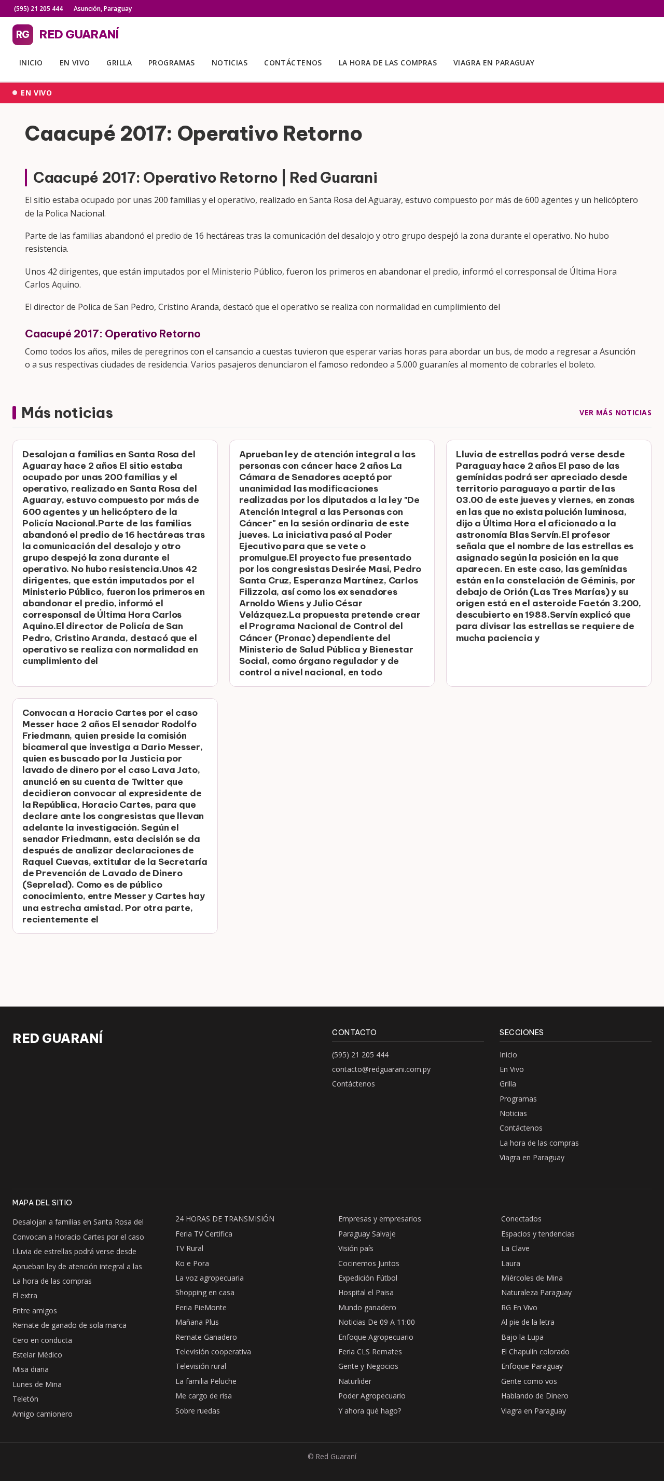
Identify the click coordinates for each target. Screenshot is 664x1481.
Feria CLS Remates (370, 1351)
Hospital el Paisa (366, 1292)
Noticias (229, 62)
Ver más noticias (615, 412)
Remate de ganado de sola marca (69, 1325)
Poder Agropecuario (372, 1396)
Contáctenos (293, 62)
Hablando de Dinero (535, 1396)
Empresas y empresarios (379, 1219)
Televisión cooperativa (213, 1351)
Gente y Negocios (368, 1366)
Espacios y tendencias (538, 1234)
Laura (510, 1263)
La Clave (515, 1248)
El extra (24, 1295)
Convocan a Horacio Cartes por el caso (78, 1237)
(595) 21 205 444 (37, 8)
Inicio (31, 62)
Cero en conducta (42, 1340)
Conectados (521, 1219)
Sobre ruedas (197, 1411)
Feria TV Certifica (203, 1234)
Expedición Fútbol (367, 1278)
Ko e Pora (192, 1263)
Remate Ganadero (206, 1337)
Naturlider (354, 1381)
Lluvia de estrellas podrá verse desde (74, 1251)
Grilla (119, 62)
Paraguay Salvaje (367, 1234)
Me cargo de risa (203, 1396)
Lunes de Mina (37, 1384)
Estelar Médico (37, 1355)
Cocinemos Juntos (368, 1263)
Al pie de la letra (528, 1322)
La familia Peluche (206, 1381)
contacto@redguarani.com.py (381, 1069)
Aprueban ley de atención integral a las (77, 1266)
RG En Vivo (519, 1307)
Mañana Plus (197, 1322)
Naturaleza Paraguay (536, 1292)
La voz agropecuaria (209, 1278)
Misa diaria (30, 1369)
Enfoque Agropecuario (375, 1337)
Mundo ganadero (367, 1307)
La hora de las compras (388, 62)
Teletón (25, 1399)
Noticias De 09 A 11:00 (376, 1322)
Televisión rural (200, 1366)
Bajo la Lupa (522, 1337)
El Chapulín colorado (535, 1351)
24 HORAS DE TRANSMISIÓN (224, 1219)
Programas (171, 62)
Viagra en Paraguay (494, 62)
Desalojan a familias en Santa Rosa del (78, 1222)
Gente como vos (529, 1381)
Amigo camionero (42, 1414)
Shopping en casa (204, 1292)
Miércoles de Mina (532, 1278)
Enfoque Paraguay (532, 1366)
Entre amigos (34, 1310)
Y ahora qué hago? (369, 1411)
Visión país (356, 1248)
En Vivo (75, 62)
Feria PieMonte (201, 1307)
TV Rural (189, 1248)
